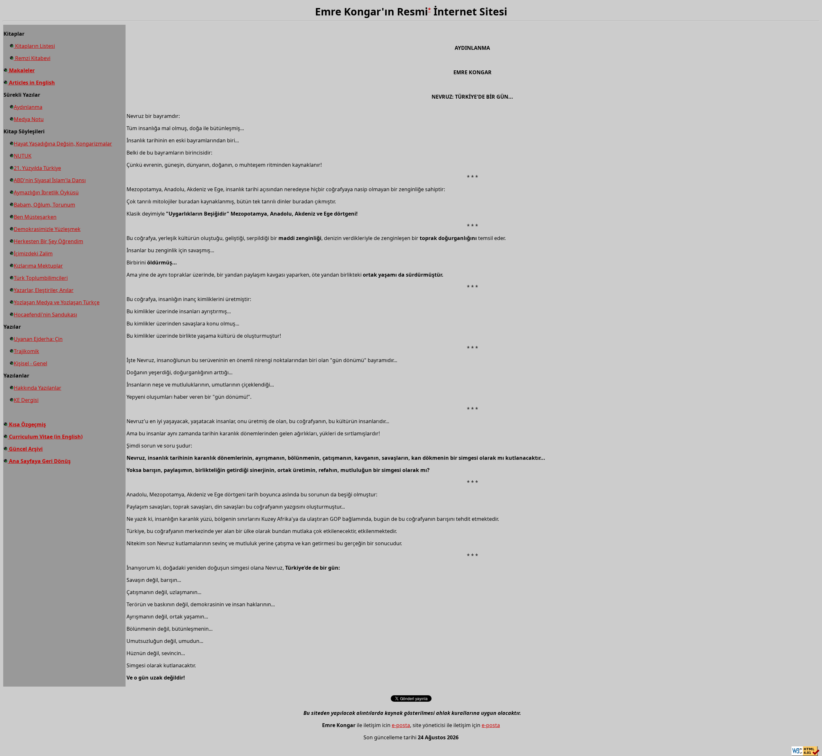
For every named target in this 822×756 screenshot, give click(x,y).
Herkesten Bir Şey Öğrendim (48, 241)
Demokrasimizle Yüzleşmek (47, 229)
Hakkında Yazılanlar (37, 387)
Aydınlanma (28, 107)
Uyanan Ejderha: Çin (38, 338)
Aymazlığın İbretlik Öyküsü (46, 192)
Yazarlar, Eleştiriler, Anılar (44, 290)
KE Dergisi (26, 400)
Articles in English (31, 82)
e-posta (401, 725)
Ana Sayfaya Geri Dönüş (39, 461)
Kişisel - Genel (30, 363)
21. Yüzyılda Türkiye (37, 168)
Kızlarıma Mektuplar (38, 265)
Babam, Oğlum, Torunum (44, 204)
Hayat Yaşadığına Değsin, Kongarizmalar (63, 143)
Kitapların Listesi (34, 45)
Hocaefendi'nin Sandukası (45, 314)
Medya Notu (29, 119)
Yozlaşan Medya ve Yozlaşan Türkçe (57, 302)
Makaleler (21, 70)
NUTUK (22, 155)
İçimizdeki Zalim (33, 253)
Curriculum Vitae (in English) (45, 436)
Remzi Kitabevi (32, 58)
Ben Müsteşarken (35, 216)
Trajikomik (26, 351)
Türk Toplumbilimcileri (41, 277)
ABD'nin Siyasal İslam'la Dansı (50, 180)
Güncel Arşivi (25, 448)
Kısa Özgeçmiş (27, 424)
